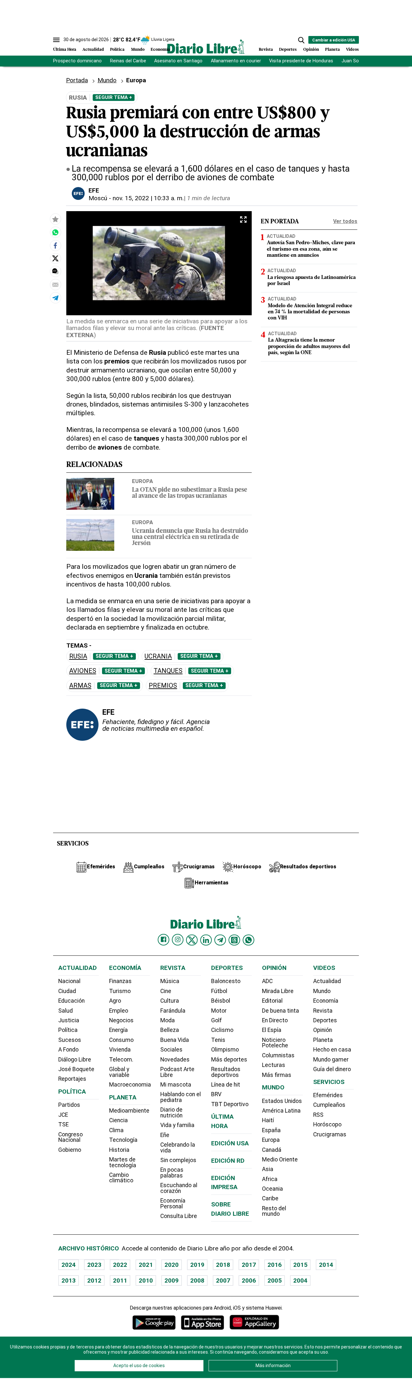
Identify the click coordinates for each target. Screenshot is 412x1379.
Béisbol (220, 1001)
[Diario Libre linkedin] (206, 940)
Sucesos (69, 1040)
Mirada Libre (278, 991)
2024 (68, 1264)
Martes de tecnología (122, 1162)
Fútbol (219, 991)
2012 (94, 1280)
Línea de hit (225, 1084)
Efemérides (328, 1095)
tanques (168, 670)
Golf (216, 1020)
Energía (118, 1030)
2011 (120, 1280)
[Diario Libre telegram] (220, 940)
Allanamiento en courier (236, 61)
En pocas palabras (171, 1173)
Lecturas (273, 1065)
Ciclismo (222, 1030)
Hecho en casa (332, 1049)
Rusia (78, 656)
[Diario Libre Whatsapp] (248, 940)
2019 (197, 1264)
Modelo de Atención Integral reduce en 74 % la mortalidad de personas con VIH (310, 312)
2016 (274, 1264)
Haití (268, 1120)
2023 (94, 1264)
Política (117, 50)
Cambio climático (121, 1178)
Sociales (171, 1049)
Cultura (169, 1001)
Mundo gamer (331, 1059)
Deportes (288, 50)
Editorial (272, 1001)
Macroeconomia (130, 1084)
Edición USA (230, 1143)
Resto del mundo (274, 1211)
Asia (267, 1169)
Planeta (332, 50)
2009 (171, 1280)
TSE (63, 1124)
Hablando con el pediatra (180, 1097)
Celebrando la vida (177, 1148)
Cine (165, 991)
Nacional (69, 981)
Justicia (68, 1020)
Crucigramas (329, 1134)
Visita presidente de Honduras (301, 61)
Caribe (270, 1198)
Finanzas (120, 981)
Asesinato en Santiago (178, 61)
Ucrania (158, 656)
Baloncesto (225, 981)
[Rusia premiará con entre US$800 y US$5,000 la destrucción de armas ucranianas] (55, 232)
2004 (300, 1280)
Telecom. (121, 1059)
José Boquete (76, 1069)
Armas (80, 685)
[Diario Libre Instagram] (177, 939)
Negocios (121, 1020)
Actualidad (93, 50)
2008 (197, 1280)
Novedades (175, 1059)
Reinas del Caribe (128, 61)
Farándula (172, 1010)
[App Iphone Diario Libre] (202, 1322)
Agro (115, 1001)
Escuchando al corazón (178, 1188)
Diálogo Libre (74, 1059)
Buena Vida (174, 1040)
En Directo (275, 1020)
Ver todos (345, 221)
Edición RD (228, 1160)
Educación (71, 1001)
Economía (160, 50)
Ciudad (67, 991)
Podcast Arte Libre (177, 1072)
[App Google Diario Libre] (154, 1322)
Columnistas (278, 1055)
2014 (326, 1264)
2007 (223, 1280)
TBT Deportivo (229, 1104)
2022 (120, 1264)
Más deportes (229, 1059)
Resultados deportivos (225, 1072)
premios (163, 685)
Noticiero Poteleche (275, 1043)
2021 (146, 1264)
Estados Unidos (282, 1101)
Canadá (271, 1150)
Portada (77, 80)
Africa (269, 1179)
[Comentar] (55, 271)
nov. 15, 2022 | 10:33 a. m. (148, 198)
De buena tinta (280, 1010)
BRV (216, 1094)
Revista (266, 50)
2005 (274, 1280)
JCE (63, 1115)
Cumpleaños (329, 1105)
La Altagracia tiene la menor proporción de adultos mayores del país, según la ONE (309, 346)
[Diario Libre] (206, 46)
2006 (249, 1280)
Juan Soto (353, 61)
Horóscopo (327, 1124)
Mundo (138, 50)
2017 (249, 1264)
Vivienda (120, 1049)
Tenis (218, 1040)
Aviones (82, 670)
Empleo (118, 1010)
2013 (68, 1280)
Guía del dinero (332, 1069)
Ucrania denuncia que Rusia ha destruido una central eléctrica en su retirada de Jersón (190, 537)
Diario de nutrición (171, 1112)
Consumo (121, 1040)
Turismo (120, 991)
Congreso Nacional (70, 1137)
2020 (171, 1264)
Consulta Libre (178, 1216)
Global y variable (119, 1072)
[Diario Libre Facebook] (163, 939)
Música (169, 981)
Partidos (69, 1105)
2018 (223, 1264)
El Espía (271, 1030)
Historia (119, 1150)
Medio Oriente (280, 1159)
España (271, 1130)
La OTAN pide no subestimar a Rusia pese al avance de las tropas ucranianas (189, 493)
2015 (300, 1264)
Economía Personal (172, 1203)
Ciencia (118, 1120)
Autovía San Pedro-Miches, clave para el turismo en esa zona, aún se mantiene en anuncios (311, 249)
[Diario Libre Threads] (234, 940)
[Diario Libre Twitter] (192, 940)
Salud (65, 1010)
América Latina (281, 1110)
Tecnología (123, 1140)
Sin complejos (178, 1160)
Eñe (164, 1135)
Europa (142, 481)
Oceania (272, 1189)
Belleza (169, 1030)
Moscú (98, 198)
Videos (352, 50)
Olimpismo (225, 1049)
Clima (116, 1130)
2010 (146, 1280)
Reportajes (72, 1079)
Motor (219, 1010)
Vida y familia (177, 1125)
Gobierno (69, 1150)
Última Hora (64, 50)
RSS (318, 1115)
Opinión (311, 50)
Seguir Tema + (113, 97)
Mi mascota (175, 1084)
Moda (167, 1020)
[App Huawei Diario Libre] (254, 1322)
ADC (267, 981)
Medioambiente (129, 1110)
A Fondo (68, 1049)
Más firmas (276, 1075)
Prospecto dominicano (77, 61)
